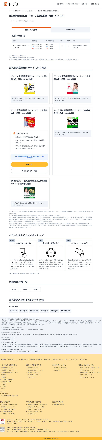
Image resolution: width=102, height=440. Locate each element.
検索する (29, 164)
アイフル (3, 386)
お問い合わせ (95, 4)
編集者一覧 (47, 359)
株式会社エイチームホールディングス (38, 421)
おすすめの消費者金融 (7, 379)
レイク (3, 391)
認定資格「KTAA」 (51, 431)
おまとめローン (58, 370)
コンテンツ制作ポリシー (72, 4)
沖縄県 (36, 289)
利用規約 (32, 359)
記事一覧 (84, 4)
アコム (3, 389)
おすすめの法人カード (86, 374)
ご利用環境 (3, 359)
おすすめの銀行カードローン (35, 370)
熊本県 (14, 289)
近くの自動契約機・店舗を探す (9, 396)
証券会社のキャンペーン (8, 407)
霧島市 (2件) (54, 311)
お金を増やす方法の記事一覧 (9, 404)
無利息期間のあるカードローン (9, 372)
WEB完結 (3, 377)
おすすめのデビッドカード (87, 377)
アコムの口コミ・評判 (29, 171)
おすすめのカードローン (8, 367)
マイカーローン (32, 377)
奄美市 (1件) (23, 311)
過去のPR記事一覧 (59, 404)
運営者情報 (60, 4)
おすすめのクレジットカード (87, 370)
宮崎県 (25, 289)
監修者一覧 (39, 359)
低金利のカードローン (34, 367)
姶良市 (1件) (13, 311)
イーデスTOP (14, 11)
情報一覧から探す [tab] (31, 30)
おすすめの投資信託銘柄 (8, 409)
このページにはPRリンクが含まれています (23, 21)
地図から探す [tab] (70, 29)
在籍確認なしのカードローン (9, 370)
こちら (13, 339)
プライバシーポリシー (57, 359)
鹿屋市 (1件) (44, 311)
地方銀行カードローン (34, 372)
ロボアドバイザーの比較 (8, 414)
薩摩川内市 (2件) (65, 311)
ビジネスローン (32, 414)
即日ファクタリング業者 (34, 409)
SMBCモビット (5, 393)
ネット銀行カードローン (34, 374)
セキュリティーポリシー (71, 359)
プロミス (3, 384)
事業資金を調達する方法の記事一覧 (37, 404)
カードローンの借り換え (60, 367)
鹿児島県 (51, 11)
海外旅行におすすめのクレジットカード (90, 372)
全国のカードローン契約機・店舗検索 (37, 11)
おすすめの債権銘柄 (6, 411)
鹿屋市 (57, 11)
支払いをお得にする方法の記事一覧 (89, 367)
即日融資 (3, 374)
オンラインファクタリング (35, 411)
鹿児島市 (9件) (34, 311)
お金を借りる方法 (6, 381)
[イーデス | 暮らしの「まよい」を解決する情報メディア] (11, 5)
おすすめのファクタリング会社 (36, 407)
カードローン (22, 11)
